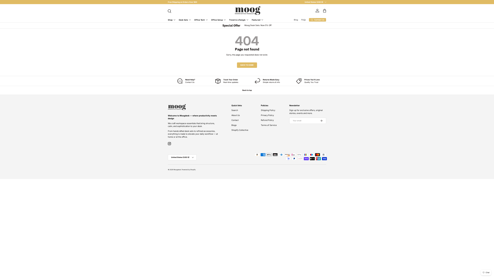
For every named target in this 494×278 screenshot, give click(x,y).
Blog (296, 20)
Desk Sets (183, 20)
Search (234, 110)
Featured (256, 20)
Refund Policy (267, 120)
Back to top (247, 90)
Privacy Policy (267, 115)
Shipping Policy (268, 110)
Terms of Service (269, 125)
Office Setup (217, 20)
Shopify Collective (239, 130)
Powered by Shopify (189, 170)
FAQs (303, 20)
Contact (235, 120)
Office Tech (199, 20)
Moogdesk (177, 170)
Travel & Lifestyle (237, 20)
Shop (170, 20)
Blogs (234, 125)
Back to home (247, 65)
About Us (235, 115)
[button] (324, 11)
